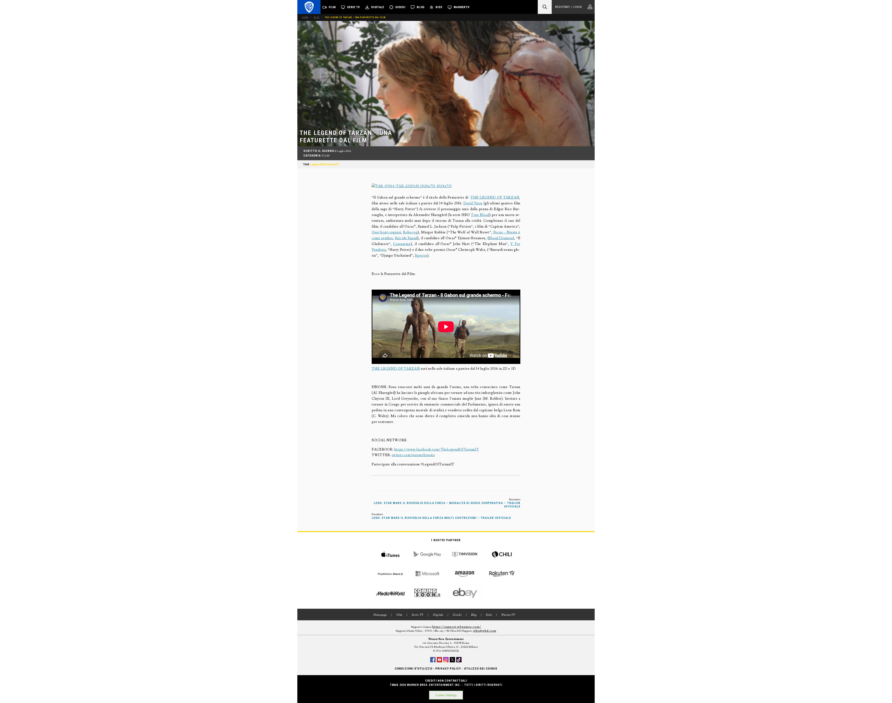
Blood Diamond (501, 238)
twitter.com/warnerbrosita (413, 455)
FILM (325, 155)
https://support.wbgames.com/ (456, 627)
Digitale (377, 7)
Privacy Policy (448, 668)
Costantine (401, 244)
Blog (420, 7)
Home (305, 17)
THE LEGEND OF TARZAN (494, 197)
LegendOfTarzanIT (324, 164)
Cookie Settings (446, 695)
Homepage (380, 615)
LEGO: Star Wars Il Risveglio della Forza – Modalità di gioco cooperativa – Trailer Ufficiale (447, 504)
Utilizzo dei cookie (480, 668)
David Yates (472, 203)
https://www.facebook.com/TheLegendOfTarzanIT (436, 449)
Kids (439, 7)
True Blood (480, 215)
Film (332, 7)
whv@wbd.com (484, 631)
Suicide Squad (406, 238)
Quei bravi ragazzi (386, 232)
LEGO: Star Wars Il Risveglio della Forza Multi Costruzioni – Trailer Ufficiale (441, 518)
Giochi (400, 7)
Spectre (421, 255)
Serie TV (353, 7)
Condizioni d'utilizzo (413, 668)
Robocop (410, 232)
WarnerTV (461, 7)
